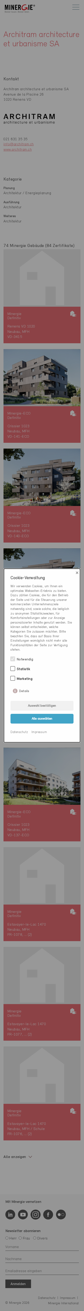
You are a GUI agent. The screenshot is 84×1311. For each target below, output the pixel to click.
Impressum (39, 732)
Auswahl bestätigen (42, 706)
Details (24, 690)
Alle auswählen (42, 719)
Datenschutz (19, 732)
